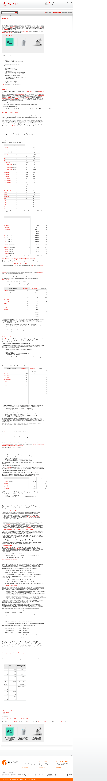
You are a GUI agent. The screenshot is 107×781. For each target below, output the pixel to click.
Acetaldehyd (6, 227)
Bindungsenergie (41, 95)
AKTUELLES (9, 8)
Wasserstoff (6, 196)
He (14, 125)
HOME (3, 8)
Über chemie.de (26, 762)
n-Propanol (6, 239)
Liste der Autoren (61, 721)
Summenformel (29, 145)
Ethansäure (6, 249)
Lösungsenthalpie (7, 467)
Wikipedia (29, 721)
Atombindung (30, 655)
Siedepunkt (12, 268)
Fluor (5, 198)
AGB (27, 779)
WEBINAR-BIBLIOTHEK (37, 8)
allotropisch (6, 115)
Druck (12, 99)
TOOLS (70, 8)
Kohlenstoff (6, 152)
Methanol (5, 231)
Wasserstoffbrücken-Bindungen (19, 520)
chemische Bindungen (18, 548)
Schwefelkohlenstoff (7, 180)
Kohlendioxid (6, 158)
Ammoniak (6, 147)
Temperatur (28, 97)
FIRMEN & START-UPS (18, 8)
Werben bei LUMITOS (62, 762)
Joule (14, 26)
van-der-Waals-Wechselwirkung (33, 516)
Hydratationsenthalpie (6, 451)
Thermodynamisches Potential (9, 710)
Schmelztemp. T (24, 368)
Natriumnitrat (6, 174)
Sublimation (6, 338)
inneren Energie (25, 31)
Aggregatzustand (20, 145)
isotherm (41, 265)
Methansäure (6, 244)
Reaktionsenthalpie (8, 547)
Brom (5, 202)
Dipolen (9, 97)
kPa (34, 563)
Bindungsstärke (16, 655)
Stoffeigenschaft (17, 718)
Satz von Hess (7, 128)
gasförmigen (17, 267)
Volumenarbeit (41, 91)
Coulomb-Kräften (29, 527)
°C (39, 563)
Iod (4, 206)
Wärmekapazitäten (6, 649)
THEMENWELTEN (63, 8)
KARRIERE (55, 8)
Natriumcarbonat (7, 162)
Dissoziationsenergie (13, 657)
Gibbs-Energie (6, 712)
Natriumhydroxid (7, 170)
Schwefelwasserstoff (7, 524)
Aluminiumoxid (7, 444)
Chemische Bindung (25, 718)
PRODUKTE (27, 8)
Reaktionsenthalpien (37, 127)
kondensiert (4, 272)
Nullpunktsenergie (18, 98)
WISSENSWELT (47, 8)
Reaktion (38, 128)
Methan (5, 303)
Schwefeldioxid (7, 178)
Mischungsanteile (5, 279)
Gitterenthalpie (7, 431)
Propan (5, 307)
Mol (34, 114)
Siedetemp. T (25, 288)
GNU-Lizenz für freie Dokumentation (43, 721)
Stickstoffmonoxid (7, 190)
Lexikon (5, 15)
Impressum (22, 779)
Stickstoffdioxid (7, 188)
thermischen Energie (20, 94)
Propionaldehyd (7, 229)
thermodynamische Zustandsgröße (21, 139)
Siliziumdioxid (6, 186)
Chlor (5, 200)
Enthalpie (16, 721)
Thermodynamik (10, 718)
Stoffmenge (6, 29)
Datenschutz (33, 779)
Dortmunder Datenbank (7, 715)
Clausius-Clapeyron (16, 284)
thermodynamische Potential (7, 32)
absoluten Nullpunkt (6, 98)
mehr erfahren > (25, 767)
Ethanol (5, 235)
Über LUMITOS (43, 762)
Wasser (5, 192)
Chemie (11, 27)
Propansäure (6, 253)
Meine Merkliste (49, 12)
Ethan (5, 305)
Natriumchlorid (9, 164)
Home (2, 15)
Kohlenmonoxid (7, 156)
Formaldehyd (6, 225)
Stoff (5, 268)
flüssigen (10, 267)
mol (41, 27)
